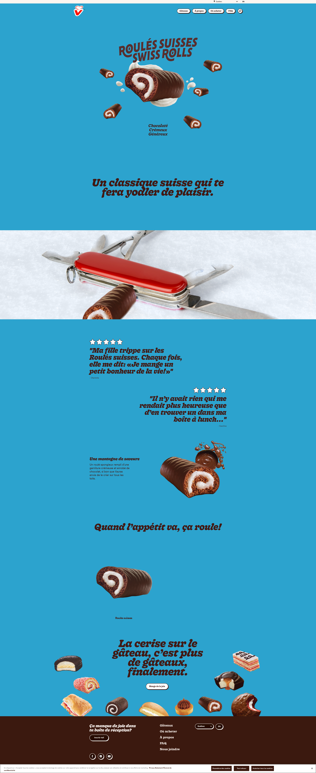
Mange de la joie (158, 686)
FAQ (230, 11)
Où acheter (216, 11)
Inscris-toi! (99, 737)
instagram (101, 756)
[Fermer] (312, 768)
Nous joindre (170, 749)
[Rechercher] (240, 11)
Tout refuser (241, 768)
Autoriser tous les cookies (262, 768)
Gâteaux (183, 11)
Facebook (92, 756)
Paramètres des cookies (221, 768)
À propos (199, 11)
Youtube (109, 756)
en (243, 1)
